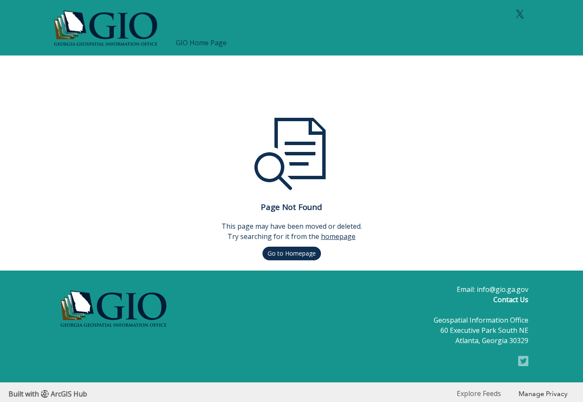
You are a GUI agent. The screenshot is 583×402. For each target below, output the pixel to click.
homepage (338, 236)
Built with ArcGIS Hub (48, 394)
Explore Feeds (479, 393)
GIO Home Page (201, 42)
